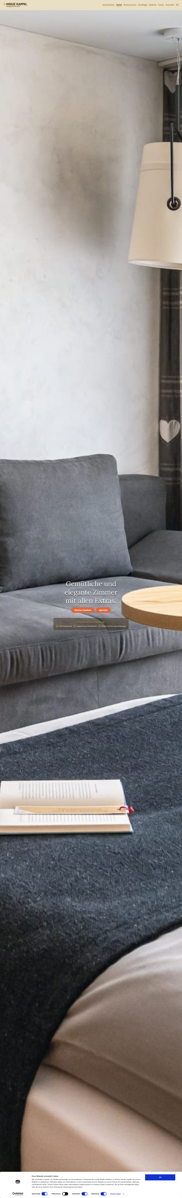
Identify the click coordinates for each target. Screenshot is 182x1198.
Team (161, 4)
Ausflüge (142, 4)
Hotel (119, 4)
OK (160, 1177)
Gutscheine (108, 4)
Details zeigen (115, 1194)
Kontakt (170, 4)
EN (177, 4)
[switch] (65, 1193)
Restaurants (130, 4)
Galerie (152, 4)
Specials (103, 610)
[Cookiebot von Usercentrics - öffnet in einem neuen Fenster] (18, 1193)
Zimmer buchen (82, 610)
